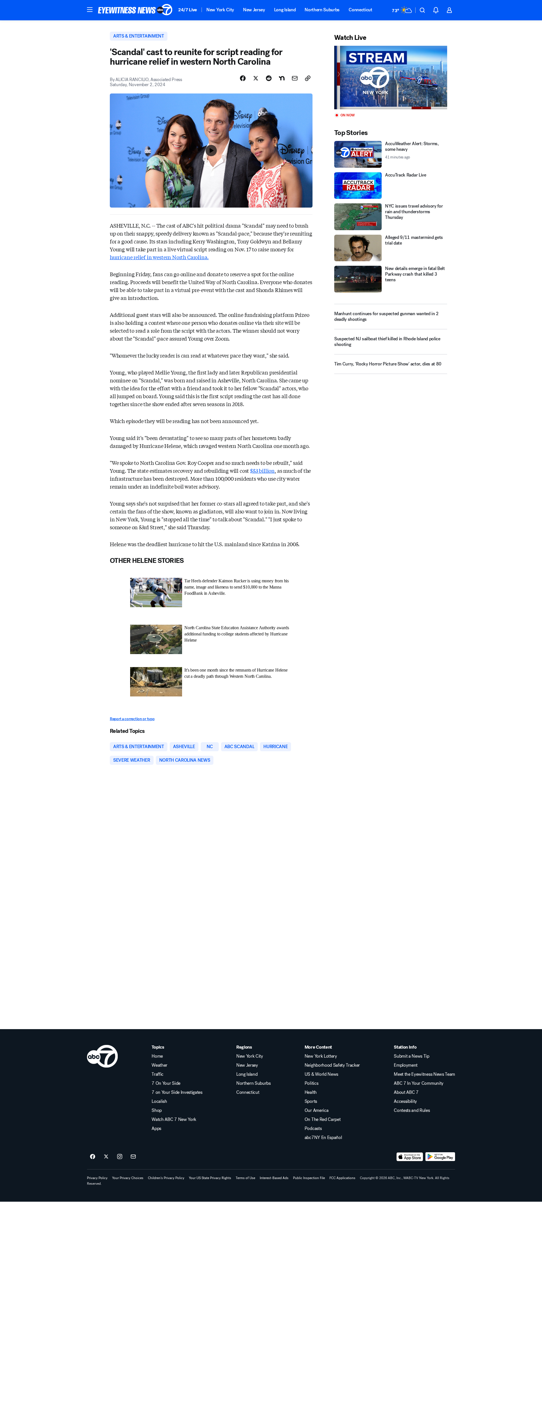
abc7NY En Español (323, 1137)
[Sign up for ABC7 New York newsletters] (133, 1156)
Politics (311, 1083)
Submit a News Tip (411, 1056)
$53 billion (262, 470)
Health (311, 1092)
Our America (316, 1110)
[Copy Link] (307, 78)
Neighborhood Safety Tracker (332, 1065)
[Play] (390, 77)
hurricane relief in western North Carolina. (159, 257)
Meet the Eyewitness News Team (424, 1074)
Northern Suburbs (322, 10)
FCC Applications (342, 1178)
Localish (159, 1101)
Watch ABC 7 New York (174, 1119)
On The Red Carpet (323, 1119)
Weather (159, 1065)
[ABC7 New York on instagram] (119, 1156)
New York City (220, 10)
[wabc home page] (102, 1056)
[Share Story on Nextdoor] (282, 78)
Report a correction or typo (132, 719)
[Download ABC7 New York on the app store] (409, 1156)
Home (157, 1056)
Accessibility (405, 1101)
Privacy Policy (97, 1178)
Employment (406, 1065)
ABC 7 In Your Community (418, 1083)
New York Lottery (321, 1056)
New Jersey (254, 10)
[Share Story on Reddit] (269, 78)
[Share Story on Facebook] (243, 78)
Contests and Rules (412, 1110)
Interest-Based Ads (274, 1178)
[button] (90, 9)
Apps (156, 1128)
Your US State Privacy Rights (210, 1178)
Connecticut (360, 10)
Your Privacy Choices (127, 1178)
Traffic (157, 1074)
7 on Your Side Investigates (177, 1092)
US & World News (321, 1074)
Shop (157, 1110)
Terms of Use (245, 1178)
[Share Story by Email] (295, 78)
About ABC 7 (406, 1092)
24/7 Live (187, 10)
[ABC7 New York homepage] (135, 10)
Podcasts (313, 1128)
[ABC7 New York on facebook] (92, 1156)
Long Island (285, 10)
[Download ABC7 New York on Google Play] (440, 1156)
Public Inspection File (309, 1178)
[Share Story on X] (256, 78)
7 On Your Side (166, 1083)
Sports (311, 1101)
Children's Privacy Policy (166, 1178)
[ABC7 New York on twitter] (106, 1156)
